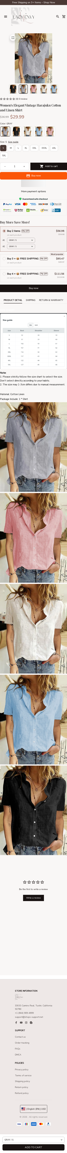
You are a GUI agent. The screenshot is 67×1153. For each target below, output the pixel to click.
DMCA (18, 1054)
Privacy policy (21, 1069)
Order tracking (22, 1042)
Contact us (20, 1036)
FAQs (17, 1048)
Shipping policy (22, 1081)
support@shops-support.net (29, 1017)
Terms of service (23, 1075)
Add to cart (33, 1147)
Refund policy (22, 1093)
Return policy (21, 1087)
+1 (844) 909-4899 (24, 1012)
